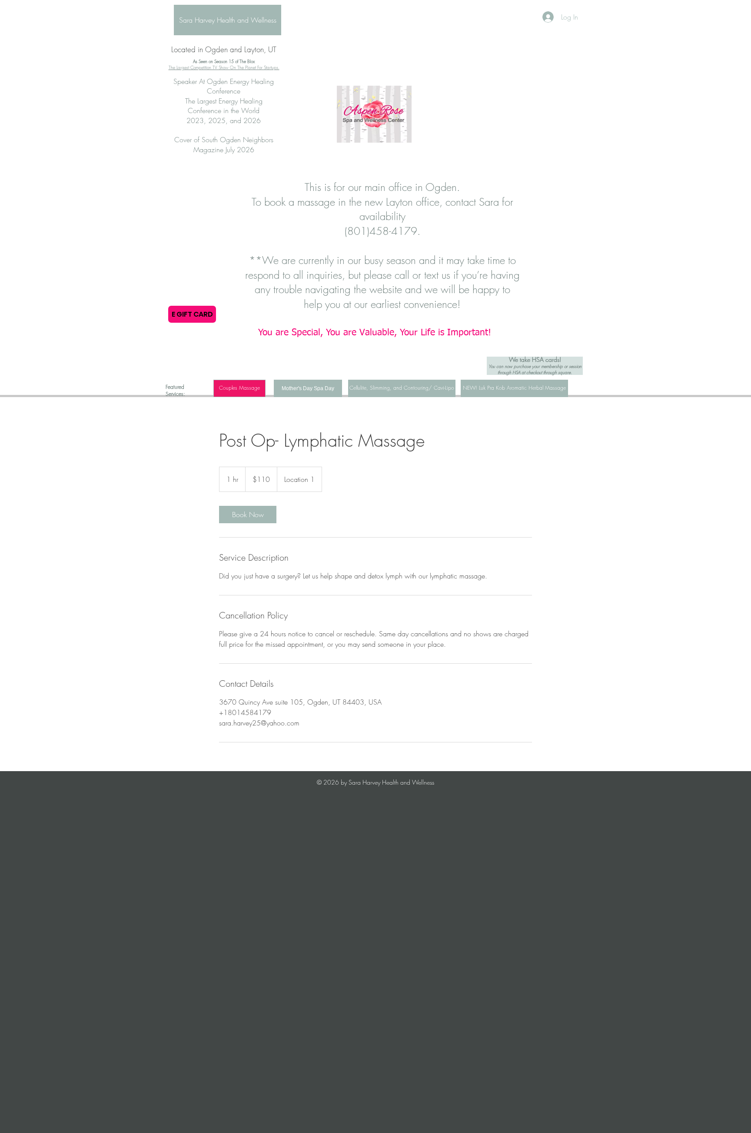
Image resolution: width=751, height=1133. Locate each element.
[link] (247, 514)
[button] (239, 388)
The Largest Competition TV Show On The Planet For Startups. (224, 67)
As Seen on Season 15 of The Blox (224, 61)
